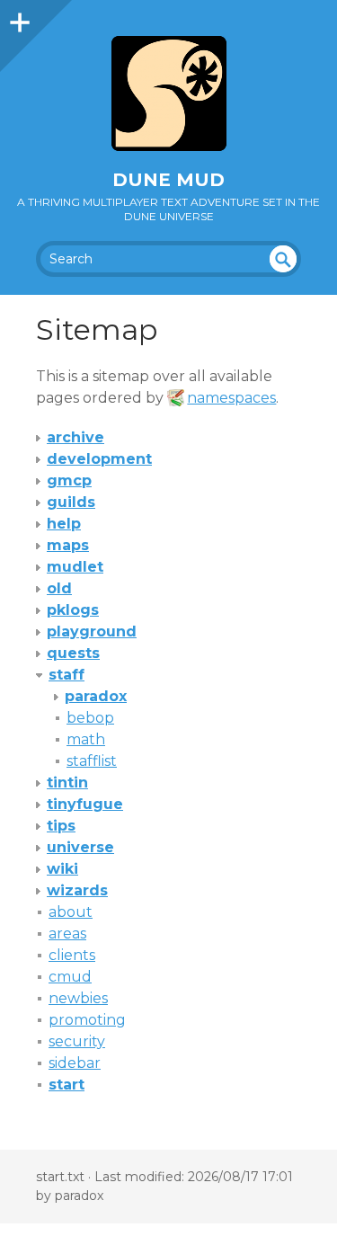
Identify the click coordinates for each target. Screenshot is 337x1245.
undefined (283, 258)
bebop (90, 717)
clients (72, 955)
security (77, 1041)
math (86, 739)
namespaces (231, 397)
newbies (78, 998)
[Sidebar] (18, 18)
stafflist (92, 760)
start (66, 1084)
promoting (87, 1019)
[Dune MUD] (168, 93)
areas (67, 933)
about (71, 911)
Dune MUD (168, 180)
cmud (70, 976)
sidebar (75, 1063)
